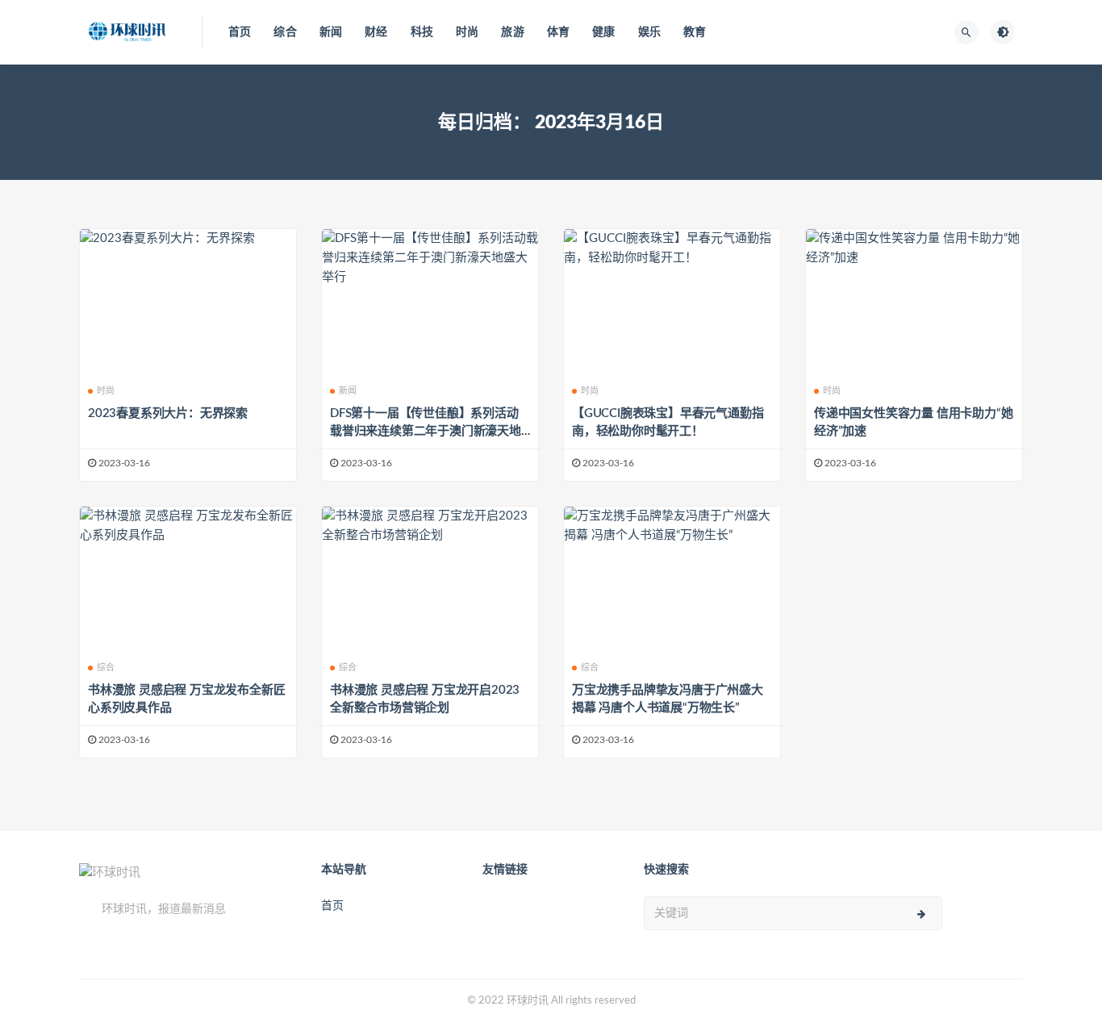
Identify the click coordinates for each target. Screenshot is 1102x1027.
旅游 (512, 32)
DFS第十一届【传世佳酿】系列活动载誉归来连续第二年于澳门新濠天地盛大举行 (425, 431)
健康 (603, 32)
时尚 (467, 32)
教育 (694, 32)
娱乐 (649, 32)
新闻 (330, 32)
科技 (422, 32)
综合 (284, 32)
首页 (239, 32)
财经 (376, 32)
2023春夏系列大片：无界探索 (168, 413)
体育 (558, 32)
